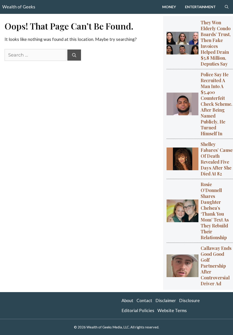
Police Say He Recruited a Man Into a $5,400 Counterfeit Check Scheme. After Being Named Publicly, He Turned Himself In (216, 103)
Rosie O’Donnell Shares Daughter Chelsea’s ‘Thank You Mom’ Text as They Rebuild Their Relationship (215, 210)
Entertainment (200, 7)
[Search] (74, 55)
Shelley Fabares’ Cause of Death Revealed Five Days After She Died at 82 (217, 159)
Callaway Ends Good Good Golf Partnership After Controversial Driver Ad (216, 265)
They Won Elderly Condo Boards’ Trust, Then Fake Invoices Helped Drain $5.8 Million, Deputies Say (216, 43)
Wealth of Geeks (18, 6)
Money (169, 7)
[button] (226, 7)
